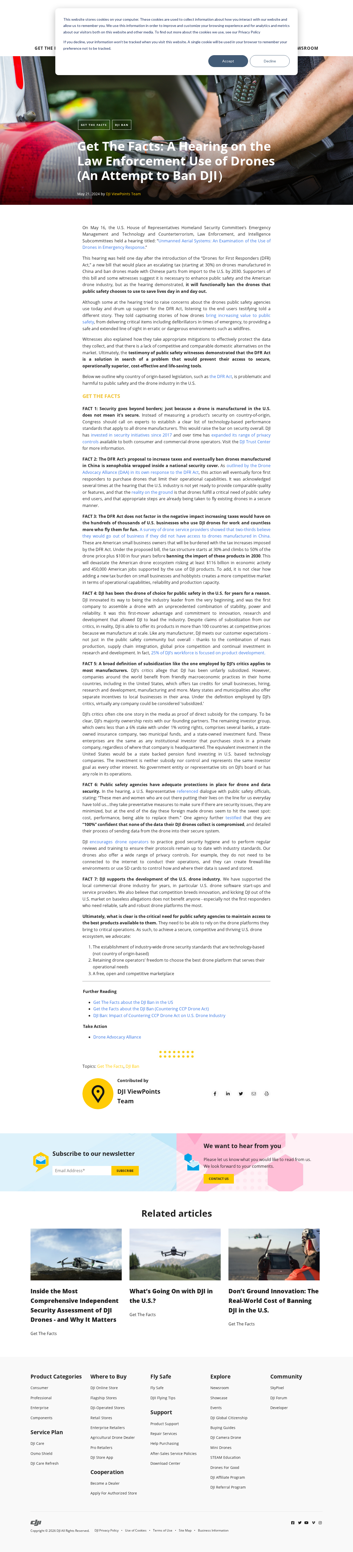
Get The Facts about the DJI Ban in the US (133, 1002)
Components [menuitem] (41, 1417)
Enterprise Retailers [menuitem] (107, 1427)
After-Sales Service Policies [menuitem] (173, 1453)
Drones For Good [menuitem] (224, 1467)
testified (233, 818)
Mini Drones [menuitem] (221, 1447)
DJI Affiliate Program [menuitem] (227, 1477)
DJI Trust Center (255, 442)
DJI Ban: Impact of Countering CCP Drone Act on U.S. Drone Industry (159, 1015)
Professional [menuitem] (41, 1397)
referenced (187, 791)
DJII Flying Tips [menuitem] (162, 1397)
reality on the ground (152, 492)
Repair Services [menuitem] (163, 1433)
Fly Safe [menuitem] (157, 1387)
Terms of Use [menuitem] (162, 1530)
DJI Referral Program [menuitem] (228, 1487)
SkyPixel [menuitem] (277, 1387)
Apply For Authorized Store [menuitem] (113, 1493)
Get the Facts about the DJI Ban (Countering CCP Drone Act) (151, 1009)
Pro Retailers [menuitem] (101, 1447)
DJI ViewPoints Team (123, 193)
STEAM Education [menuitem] (225, 1457)
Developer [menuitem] (279, 1407)
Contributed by (132, 1080)
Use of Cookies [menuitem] (136, 1530)
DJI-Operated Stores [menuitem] (107, 1407)
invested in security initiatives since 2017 (131, 435)
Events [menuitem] (216, 1407)
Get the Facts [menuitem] (51, 48)
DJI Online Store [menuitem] (104, 1387)
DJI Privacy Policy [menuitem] (107, 1530)
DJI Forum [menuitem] (278, 1397)
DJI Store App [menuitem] (101, 1457)
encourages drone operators (119, 842)
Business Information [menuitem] (213, 1530)
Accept (228, 61)
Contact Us (219, 1179)
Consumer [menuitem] (39, 1387)
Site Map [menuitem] (185, 1530)
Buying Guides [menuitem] (222, 1427)
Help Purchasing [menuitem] (164, 1443)
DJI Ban (121, 125)
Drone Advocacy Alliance (117, 1037)
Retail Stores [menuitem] (101, 1417)
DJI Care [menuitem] (37, 1443)
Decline (270, 61)
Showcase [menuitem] (218, 1397)
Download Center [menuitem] (165, 1463)
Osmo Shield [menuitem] (41, 1453)
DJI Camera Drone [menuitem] (225, 1437)
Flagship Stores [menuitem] (103, 1397)
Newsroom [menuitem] (304, 48)
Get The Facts (94, 125)
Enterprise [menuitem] (39, 1407)
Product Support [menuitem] (164, 1423)
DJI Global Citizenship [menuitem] (229, 1417)
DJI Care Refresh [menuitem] (44, 1463)
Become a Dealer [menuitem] (105, 1483)
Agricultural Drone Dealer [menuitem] (112, 1437)
